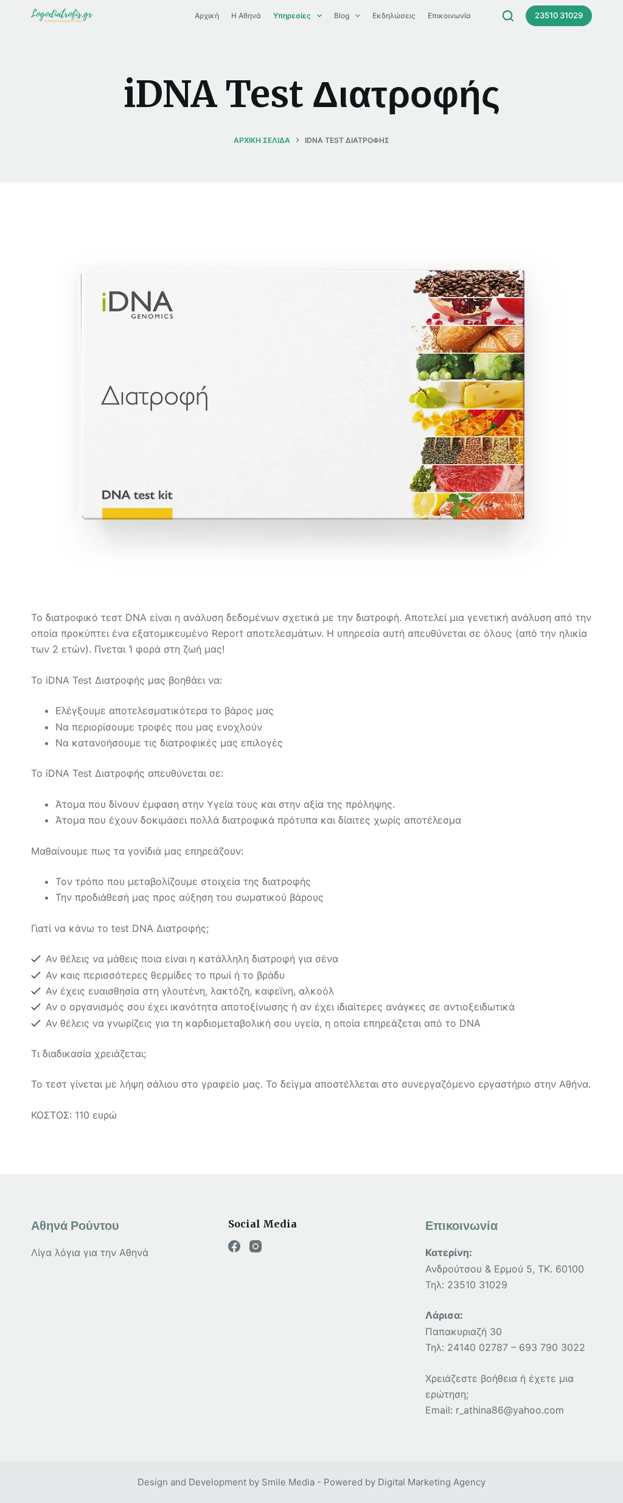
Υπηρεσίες (292, 15)
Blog (341, 15)
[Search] (508, 15)
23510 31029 (559, 15)
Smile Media (288, 1482)
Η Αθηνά (246, 15)
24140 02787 (477, 1347)
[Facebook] (234, 1246)
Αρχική (207, 15)
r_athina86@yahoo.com (510, 1410)
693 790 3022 (552, 1347)
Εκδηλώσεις (394, 15)
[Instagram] (255, 1246)
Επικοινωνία (449, 15)
